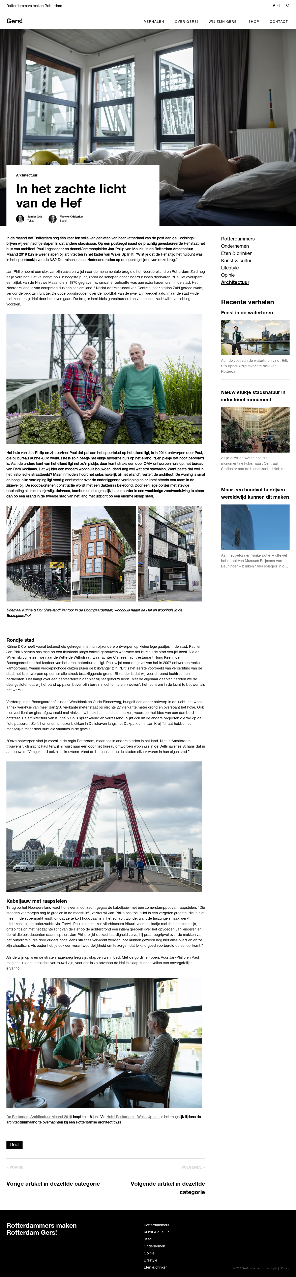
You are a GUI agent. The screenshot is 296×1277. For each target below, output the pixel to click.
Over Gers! (186, 22)
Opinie (228, 275)
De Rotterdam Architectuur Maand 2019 (39, 1117)
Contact (279, 22)
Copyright (271, 1268)
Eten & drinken (237, 254)
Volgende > (193, 1168)
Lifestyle (230, 268)
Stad (148, 1239)
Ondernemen (235, 246)
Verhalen (154, 22)
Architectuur (26, 175)
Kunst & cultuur (237, 261)
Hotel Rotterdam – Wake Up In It (133, 1117)
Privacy (285, 1268)
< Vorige (15, 1168)
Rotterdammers (238, 239)
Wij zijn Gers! (223, 22)
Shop (253, 22)
